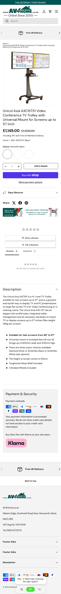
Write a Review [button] (31, 238)
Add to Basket (41, 166)
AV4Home (13, 587)
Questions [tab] (27, 251)
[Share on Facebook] (20, 203)
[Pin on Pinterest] (26, 203)
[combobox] (30, 21)
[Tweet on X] (14, 203)
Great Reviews (39, 2)
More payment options (30, 182)
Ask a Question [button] (31, 244)
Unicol (5, 140)
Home (5, 43)
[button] (50, 11)
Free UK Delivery (22, 2)
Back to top (30, 481)
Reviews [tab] (10, 251)
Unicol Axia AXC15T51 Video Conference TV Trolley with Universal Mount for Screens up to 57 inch (28, 46)
